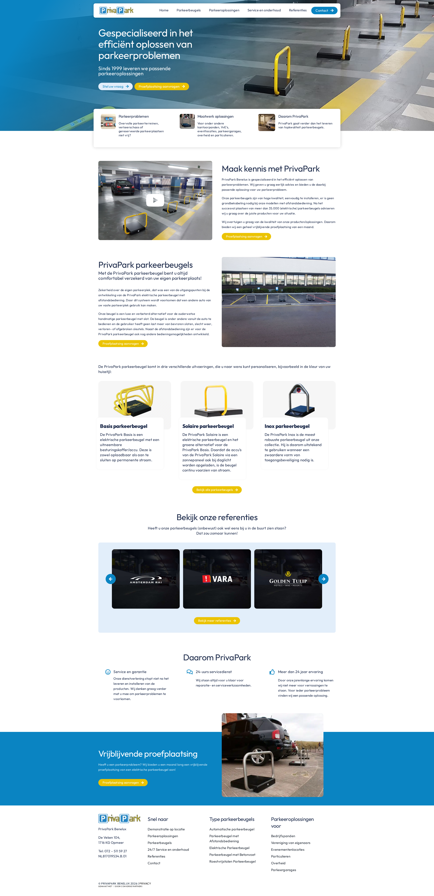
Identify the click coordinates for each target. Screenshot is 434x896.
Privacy (145, 883)
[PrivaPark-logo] (116, 8)
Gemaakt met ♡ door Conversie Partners (120, 886)
